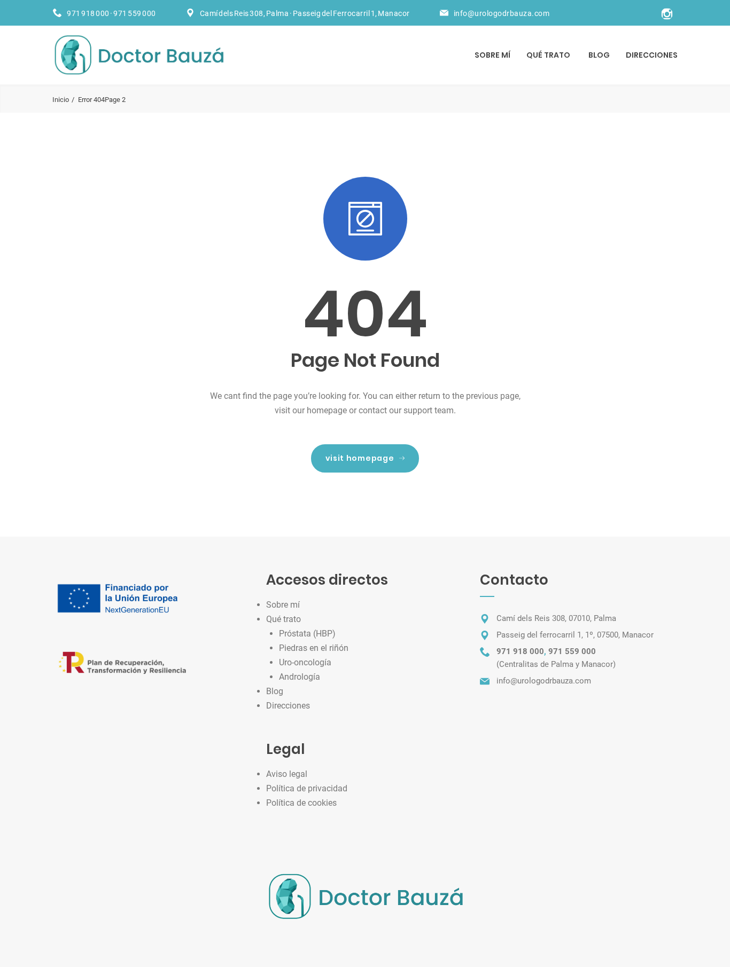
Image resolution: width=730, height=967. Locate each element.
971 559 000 (134, 13)
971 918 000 (88, 13)
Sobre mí (492, 55)
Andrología (299, 677)
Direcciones (652, 55)
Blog (599, 55)
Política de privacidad (306, 788)
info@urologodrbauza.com (502, 13)
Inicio (60, 100)
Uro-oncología (305, 662)
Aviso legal (286, 774)
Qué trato (548, 55)
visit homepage (359, 458)
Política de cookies (301, 803)
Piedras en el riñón (313, 648)
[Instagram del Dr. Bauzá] (667, 11)
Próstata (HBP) (307, 633)
